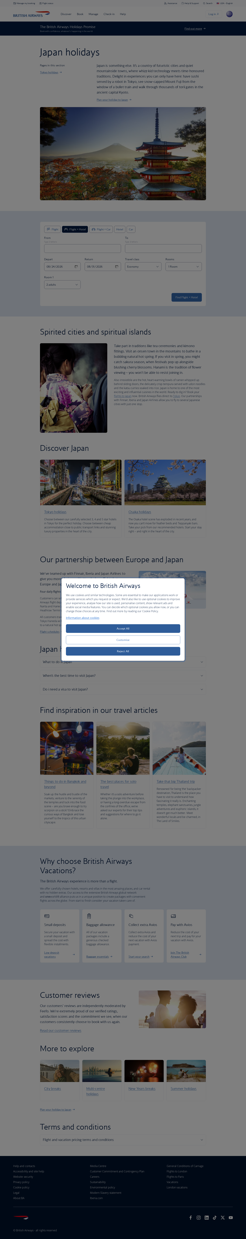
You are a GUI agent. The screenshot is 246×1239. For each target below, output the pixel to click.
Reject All (123, 651)
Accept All (123, 628)
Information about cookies (82, 618)
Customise (123, 640)
